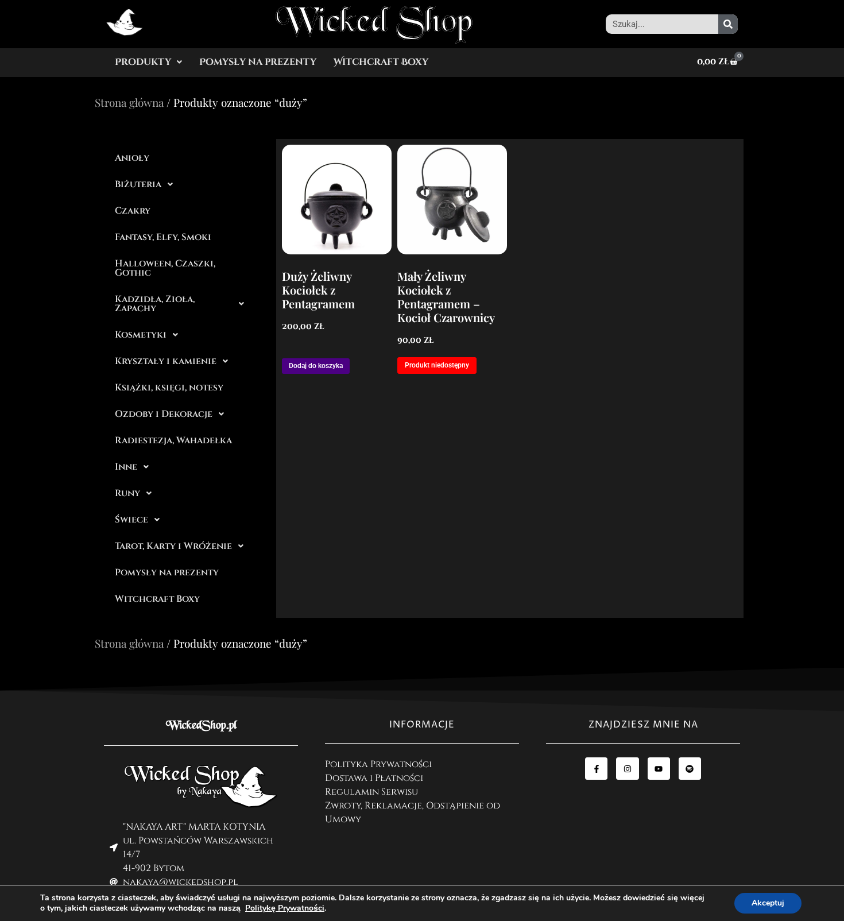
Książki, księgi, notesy (169, 387)
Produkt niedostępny (437, 365)
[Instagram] (627, 768)
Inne (126, 466)
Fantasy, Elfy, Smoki (163, 237)
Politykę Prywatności (284, 908)
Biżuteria (138, 184)
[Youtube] (659, 768)
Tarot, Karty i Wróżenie (173, 546)
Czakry (132, 210)
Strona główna (129, 102)
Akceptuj (768, 902)
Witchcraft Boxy (381, 62)
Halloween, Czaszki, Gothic (165, 268)
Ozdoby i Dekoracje (163, 414)
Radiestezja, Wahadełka (173, 440)
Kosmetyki (141, 334)
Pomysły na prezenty (257, 62)
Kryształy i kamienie (165, 361)
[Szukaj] (728, 24)
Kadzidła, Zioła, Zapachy (155, 304)
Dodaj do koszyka (316, 366)
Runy (127, 493)
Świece (131, 519)
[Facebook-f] (596, 768)
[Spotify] (690, 768)
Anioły (132, 158)
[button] (148, 62)
